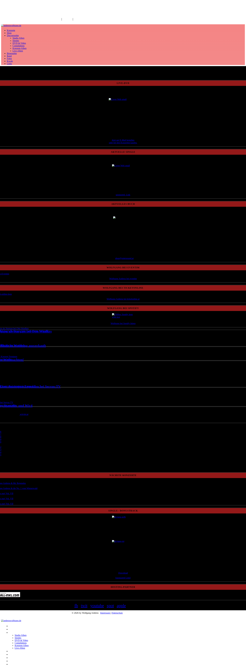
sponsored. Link (123, 195)
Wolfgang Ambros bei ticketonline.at (123, 299)
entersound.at (128, 258)
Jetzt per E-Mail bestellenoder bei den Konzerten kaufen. (123, 141)
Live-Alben (18, 51)
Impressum (105, 613)
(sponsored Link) (123, 578)
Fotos (9, 58)
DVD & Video (19, 43)
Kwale (10, 61)
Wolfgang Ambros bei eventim (123, 278)
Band (9, 56)
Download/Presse (84, 19)
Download (123, 573)
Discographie (13, 35)
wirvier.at (23, 414)
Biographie (12, 53)
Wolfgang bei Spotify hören (123, 323)
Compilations (18, 46)
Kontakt (67, 19)
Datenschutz (117, 613)
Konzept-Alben (19, 48)
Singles (16, 40)
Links (9, 63)
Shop (9, 33)
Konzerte (11, 30)
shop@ (118, 258)
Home (57, 19)
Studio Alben (18, 38)
